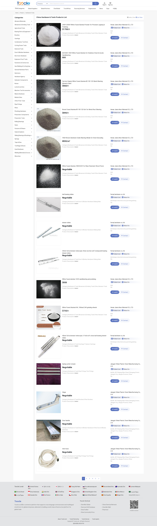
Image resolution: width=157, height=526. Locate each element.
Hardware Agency (20, 76)
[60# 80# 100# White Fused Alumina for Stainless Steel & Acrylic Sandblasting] (48, 64)
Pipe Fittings (18, 104)
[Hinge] (48, 403)
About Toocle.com (62, 519)
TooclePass (67, 8)
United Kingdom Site (90, 491)
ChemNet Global (85, 504)
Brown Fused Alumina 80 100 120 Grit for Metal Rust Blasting (81, 109)
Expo (107, 8)
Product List (116, 27)
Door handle (66, 420)
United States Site (33, 487)
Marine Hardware (20, 94)
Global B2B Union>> (134, 495)
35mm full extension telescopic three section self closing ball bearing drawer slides (84, 252)
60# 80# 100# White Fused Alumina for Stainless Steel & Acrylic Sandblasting (83, 54)
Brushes (17, 35)
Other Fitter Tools (20, 101)
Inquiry (115, 38)
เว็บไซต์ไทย (60, 491)
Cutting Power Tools (21, 45)
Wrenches (18, 156)
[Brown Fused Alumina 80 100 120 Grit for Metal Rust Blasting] (48, 120)
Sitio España (107, 495)
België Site (120, 495)
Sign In (104, 4)
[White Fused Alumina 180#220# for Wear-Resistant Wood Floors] (48, 177)
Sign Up (110, 4)
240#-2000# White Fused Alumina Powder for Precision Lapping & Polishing (83, 26)
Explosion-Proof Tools (21, 59)
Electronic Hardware (20, 56)
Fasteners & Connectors (22, 62)
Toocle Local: (19, 486)
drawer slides (66, 222)
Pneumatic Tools (20, 118)
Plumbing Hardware (20, 111)
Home (16, 12)
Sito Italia (60, 495)
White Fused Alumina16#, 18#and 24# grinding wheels (79, 307)
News (101, 8)
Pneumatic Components (22, 114)
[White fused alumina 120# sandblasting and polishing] (48, 290)
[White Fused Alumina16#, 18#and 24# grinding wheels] (48, 318)
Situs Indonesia (34, 491)
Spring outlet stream (69, 364)
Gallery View (132, 17)
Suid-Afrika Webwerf (91, 495)
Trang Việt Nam (75, 486)
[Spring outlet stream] (48, 375)
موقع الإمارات (20, 495)
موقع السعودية (134, 491)
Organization (92, 8)
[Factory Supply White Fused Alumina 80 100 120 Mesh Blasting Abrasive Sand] (48, 92)
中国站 (115, 8)
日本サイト (60, 486)
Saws (16, 125)
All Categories (20, 8)
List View (139, 17)
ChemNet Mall (106, 507)
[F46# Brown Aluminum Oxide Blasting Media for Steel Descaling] (48, 148)
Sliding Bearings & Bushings (23, 135)
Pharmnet (105, 509)
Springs (17, 139)
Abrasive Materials (20, 21)
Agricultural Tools (20, 28)
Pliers (16, 107)
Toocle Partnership (74, 519)
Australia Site (121, 486)
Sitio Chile (74, 495)
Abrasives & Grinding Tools (22, 24)
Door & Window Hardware (22, 52)
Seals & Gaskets (19, 132)
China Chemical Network (109, 504)
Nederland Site (107, 491)
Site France (47, 495)
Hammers (17, 73)
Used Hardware (19, 149)
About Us (126, 27)
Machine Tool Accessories (22, 90)
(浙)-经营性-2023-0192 (78, 523)
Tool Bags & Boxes (20, 146)
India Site (46, 491)
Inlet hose (65, 449)
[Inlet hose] (48, 459)
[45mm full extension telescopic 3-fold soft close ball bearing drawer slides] (48, 346)
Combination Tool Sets (21, 42)
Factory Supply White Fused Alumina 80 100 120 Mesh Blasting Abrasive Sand (82, 82)
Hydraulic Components (21, 80)
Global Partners (45, 8)
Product (22, 12)
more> (76, 35)
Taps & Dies (18, 142)
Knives (16, 83)
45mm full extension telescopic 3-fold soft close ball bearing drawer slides (84, 337)
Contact (125, 38)
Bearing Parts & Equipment (22, 31)
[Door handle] (48, 431)
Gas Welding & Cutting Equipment (23, 66)
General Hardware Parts (22, 69)
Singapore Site (75, 491)
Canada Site (33, 495)
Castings (17, 38)
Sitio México (120, 491)
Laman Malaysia (135, 486)
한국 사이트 (47, 486)
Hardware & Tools (30, 12)
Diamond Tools (19, 49)
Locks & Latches (19, 87)
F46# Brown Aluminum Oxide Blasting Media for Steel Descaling (82, 138)
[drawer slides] (48, 233)
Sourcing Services (79, 8)
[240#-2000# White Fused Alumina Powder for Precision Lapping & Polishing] (48, 35)
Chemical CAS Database (88, 507)
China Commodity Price (87, 512)
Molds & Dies (18, 97)
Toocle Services (85, 519)
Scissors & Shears (20, 128)
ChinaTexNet (84, 509)
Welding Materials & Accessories (23, 152)
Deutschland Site (108, 486)
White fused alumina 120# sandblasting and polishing (79, 279)
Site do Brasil (20, 491)
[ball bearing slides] (48, 205)
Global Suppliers (32, 8)
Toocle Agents (95, 519)
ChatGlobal (57, 8)
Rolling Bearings (19, 121)
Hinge (64, 392)
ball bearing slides (68, 194)
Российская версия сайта (90, 487)
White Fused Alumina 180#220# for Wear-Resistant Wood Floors (83, 166)
